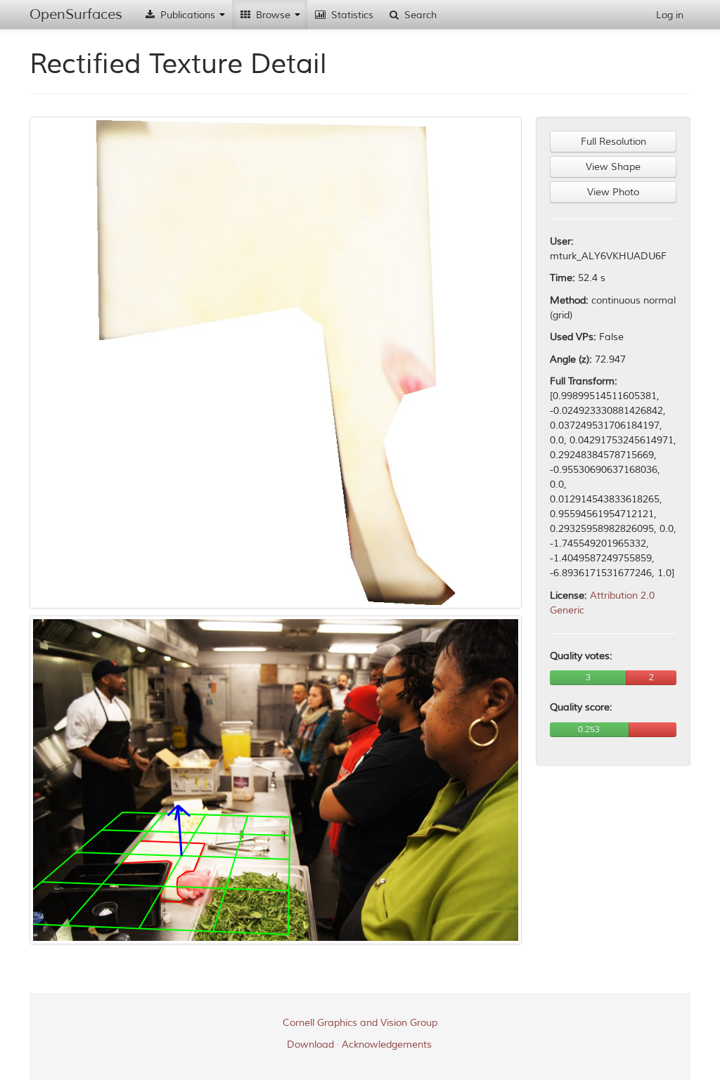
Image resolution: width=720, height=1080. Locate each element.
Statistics (350, 15)
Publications (188, 15)
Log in (669, 15)
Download (310, 1044)
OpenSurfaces (76, 14)
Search (419, 15)
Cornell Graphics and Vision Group (360, 1023)
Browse (273, 15)
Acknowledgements (387, 1044)
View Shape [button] (613, 167)
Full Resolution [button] (613, 142)
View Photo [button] (613, 192)
